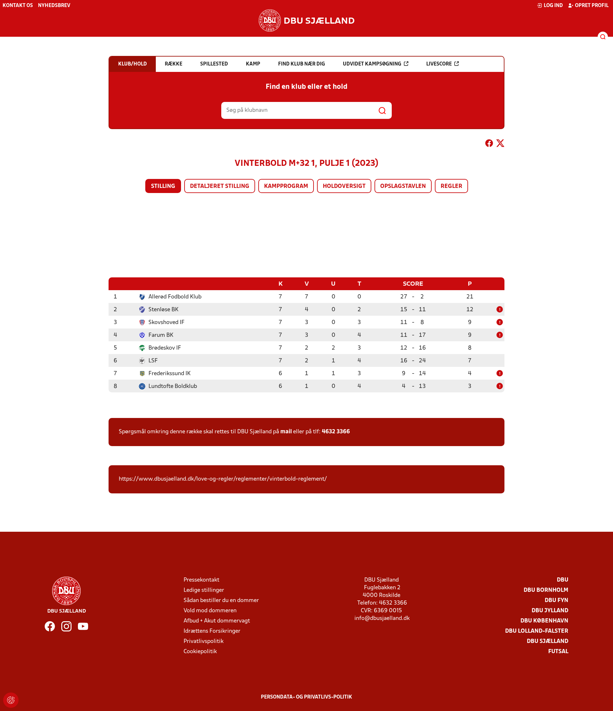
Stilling (163, 186)
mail (286, 432)
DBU (562, 580)
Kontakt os (18, 6)
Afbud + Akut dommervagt (217, 621)
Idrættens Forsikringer (212, 631)
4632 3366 (336, 432)
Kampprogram (286, 186)
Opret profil (592, 6)
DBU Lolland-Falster (536, 631)
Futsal (558, 651)
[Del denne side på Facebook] (489, 144)
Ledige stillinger (204, 590)
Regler (451, 186)
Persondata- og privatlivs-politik (306, 697)
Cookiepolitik (200, 651)
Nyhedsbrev (54, 6)
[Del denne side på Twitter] (500, 144)
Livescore (439, 64)
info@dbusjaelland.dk (382, 618)
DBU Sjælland (547, 641)
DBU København (544, 621)
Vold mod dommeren (210, 611)
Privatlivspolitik (203, 641)
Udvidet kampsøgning (372, 64)
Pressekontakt (201, 580)
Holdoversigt (344, 186)
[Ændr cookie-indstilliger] (11, 700)
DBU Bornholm (546, 590)
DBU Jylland (550, 611)
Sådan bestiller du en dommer (221, 600)
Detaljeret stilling (219, 186)
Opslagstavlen (403, 186)
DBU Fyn (556, 600)
